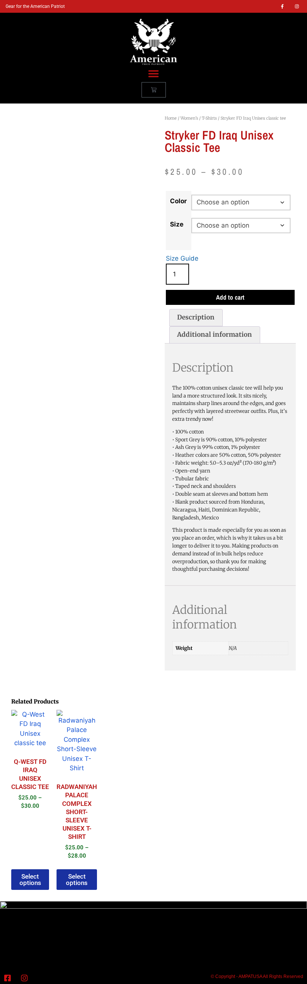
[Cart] (154, 90)
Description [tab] (196, 317)
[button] (153, 73)
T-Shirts (209, 118)
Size (176, 224)
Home (171, 118)
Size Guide (182, 258)
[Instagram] (297, 6)
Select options (30, 879)
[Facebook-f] (282, 6)
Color (178, 201)
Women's (189, 118)
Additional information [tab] (214, 334)
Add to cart (230, 297)
